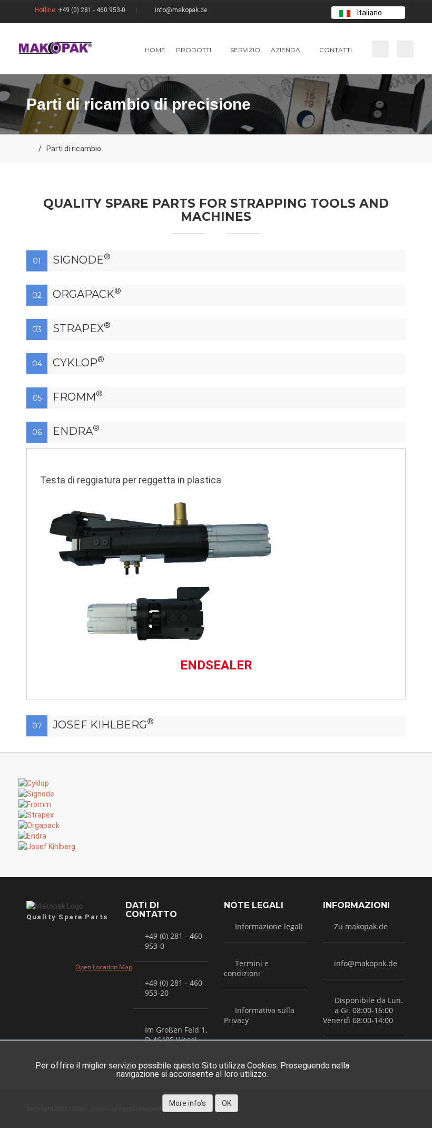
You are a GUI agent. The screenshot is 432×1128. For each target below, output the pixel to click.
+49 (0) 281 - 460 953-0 (91, 10)
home (155, 50)
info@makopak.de (181, 10)
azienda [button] (285, 50)
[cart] (379, 49)
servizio (245, 50)
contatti (335, 50)
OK (226, 1103)
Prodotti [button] (193, 50)
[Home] (30, 148)
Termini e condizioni (246, 968)
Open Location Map (103, 966)
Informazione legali (269, 926)
